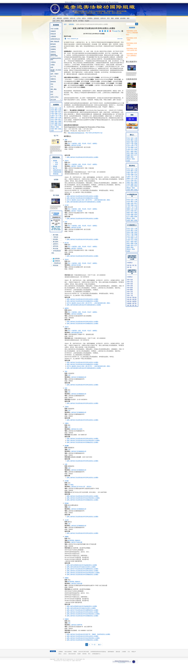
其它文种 (53, 99)
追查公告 (72, 18)
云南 (59, 110)
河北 (52, 119)
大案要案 (53, 36)
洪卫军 (67, 205)
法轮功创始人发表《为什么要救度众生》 (131, 55)
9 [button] (54, 148)
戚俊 (66, 140)
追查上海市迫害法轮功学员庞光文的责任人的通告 (81, 567)
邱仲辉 (67, 481)
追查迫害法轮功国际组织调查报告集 (57, 172)
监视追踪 (96, 18)
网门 (89, 653)
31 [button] (136, 100)
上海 (59, 108)
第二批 (134, 265)
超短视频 (123, 18)
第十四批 (130, 289)
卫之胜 (67, 520)
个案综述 (55, 237)
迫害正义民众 (54, 97)
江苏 (56, 117)
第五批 (134, 301)
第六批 (129, 301)
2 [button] (52, 146)
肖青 (66, 464)
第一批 (129, 267)
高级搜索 (132, 27)
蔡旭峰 (67, 503)
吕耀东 (67, 423)
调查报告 (59, 18)
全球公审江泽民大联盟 (83, 651)
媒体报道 (53, 81)
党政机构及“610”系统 (54, 55)
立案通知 (89, 18)
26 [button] (136, 98)
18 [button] (129, 96)
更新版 (55, 160)
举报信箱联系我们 (56, 214)
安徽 (56, 114)
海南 (52, 121)
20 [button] (134, 96)
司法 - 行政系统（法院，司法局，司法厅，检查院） (83, 143)
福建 (56, 123)
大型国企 (53, 62)
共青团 (52, 65)
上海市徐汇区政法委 (76, 583)
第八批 (129, 299)
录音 (108, 18)
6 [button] (59, 146)
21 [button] (136, 96)
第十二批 (130, 293)
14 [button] (55, 150)
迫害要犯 (53, 47)
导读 (56, 162)
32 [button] (127, 102)
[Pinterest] (110, 31)
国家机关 (77, 540)
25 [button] (134, 98)
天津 (52, 110)
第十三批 (130, 291)
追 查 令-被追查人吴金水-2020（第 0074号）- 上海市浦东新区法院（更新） (89, 200)
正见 (129, 651)
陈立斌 (67, 243)
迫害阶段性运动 (55, 39)
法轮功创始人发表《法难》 (131, 44)
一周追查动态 (57, 263)
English (87, 21)
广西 (59, 115)
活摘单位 (53, 52)
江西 (59, 117)
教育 (52, 92)
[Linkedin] (105, 31)
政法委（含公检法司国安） (56, 70)
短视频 (117, 18)
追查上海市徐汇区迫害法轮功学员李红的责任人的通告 (82, 157)
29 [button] (131, 100)
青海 (59, 125)
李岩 (66, 371)
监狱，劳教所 (54, 74)
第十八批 (130, 281)
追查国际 (57, 258)
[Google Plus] (116, 31)
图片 (62, 21)
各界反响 (55, 246)
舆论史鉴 (55, 248)
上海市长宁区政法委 (76, 542)
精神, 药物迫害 (55, 41)
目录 (56, 164)
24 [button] (131, 98)
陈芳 (66, 222)
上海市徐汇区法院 (75, 145)
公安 (69, 375)
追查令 (84, 18)
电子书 (75, 21)
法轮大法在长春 (72, 653)
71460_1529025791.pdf (72, 38)
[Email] (122, 31)
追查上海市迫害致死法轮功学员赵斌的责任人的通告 (82, 565)
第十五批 (130, 287)
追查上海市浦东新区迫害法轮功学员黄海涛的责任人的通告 (84, 202)
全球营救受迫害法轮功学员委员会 (98, 651)
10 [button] (56, 148)
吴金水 (67, 160)
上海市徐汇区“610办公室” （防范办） (81, 486)
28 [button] (129, 100)
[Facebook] (100, 31)
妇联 (52, 67)
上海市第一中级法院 (76, 166)
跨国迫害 (53, 34)
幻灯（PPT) (56, 21)
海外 (56, 129)
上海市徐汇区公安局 (76, 429)
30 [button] (134, 100)
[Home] (55, 8)
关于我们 (81, 21)
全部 (52, 131)
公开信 (79, 18)
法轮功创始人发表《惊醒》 (131, 39)
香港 (57, 127)
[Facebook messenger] (102, 31)
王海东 (67, 407)
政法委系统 (71, 540)
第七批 (134, 299)
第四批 (129, 303)
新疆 (52, 117)
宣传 (52, 84)
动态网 (78, 653)
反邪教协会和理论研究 (56, 58)
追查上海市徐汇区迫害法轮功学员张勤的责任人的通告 (82, 198)
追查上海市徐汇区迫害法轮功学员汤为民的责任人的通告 (83, 440)
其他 (59, 129)
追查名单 (103, 18)
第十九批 (130, 279)
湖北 (56, 121)
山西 (52, 115)
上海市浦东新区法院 (76, 332)
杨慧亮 (67, 308)
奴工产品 (53, 76)
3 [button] (54, 146)
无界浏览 (84, 653)
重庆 (56, 110)
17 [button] (51, 152)
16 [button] (60, 150)
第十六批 (130, 285)
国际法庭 (118, 651)
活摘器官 (53, 31)
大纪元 (65, 653)
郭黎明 (67, 619)
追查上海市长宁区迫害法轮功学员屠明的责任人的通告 (82, 569)
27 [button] (127, 100)
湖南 (59, 121)
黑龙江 (53, 127)
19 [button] (131, 96)
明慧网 (75, 651)
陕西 (56, 125)
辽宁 (52, 125)
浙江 (59, 119)
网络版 (55, 166)
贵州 (59, 123)
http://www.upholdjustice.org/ (94, 133)
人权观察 (124, 651)
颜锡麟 (67, 446)
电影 (128, 18)
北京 (56, 108)
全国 (52, 129)
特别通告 (55, 239)
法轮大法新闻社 (68, 651)
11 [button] (58, 148)
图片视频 (55, 235)
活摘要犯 (53, 49)
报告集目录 (68, 21)
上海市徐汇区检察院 (76, 314)
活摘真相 (57, 261)
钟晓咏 (67, 536)
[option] (56, 140)
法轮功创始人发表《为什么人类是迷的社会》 (132, 32)
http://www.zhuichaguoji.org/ (76, 133)
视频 (112, 18)
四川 (59, 112)
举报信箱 (55, 265)
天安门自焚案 (54, 28)
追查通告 (66, 18)
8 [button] (52, 148)
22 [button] (127, 98)
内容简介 (130, 262)
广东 (56, 115)
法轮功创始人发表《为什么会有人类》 (132, 49)
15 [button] (58, 150)
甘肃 (52, 123)
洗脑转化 (53, 79)
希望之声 (134, 651)
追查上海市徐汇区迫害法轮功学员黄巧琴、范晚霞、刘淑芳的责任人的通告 (88, 634)
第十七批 (130, 283)
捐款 (133, 119)
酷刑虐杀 (53, 44)
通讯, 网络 (54, 89)
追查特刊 (55, 244)
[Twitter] (107, 31)
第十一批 (130, 295)
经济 (52, 94)
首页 (54, 18)
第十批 (129, 297)
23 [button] (129, 98)
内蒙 (52, 112)
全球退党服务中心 (96, 653)
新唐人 (60, 653)
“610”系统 (70, 485)
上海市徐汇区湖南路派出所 (78, 377)
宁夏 (52, 114)
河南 (56, 119)
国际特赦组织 (111, 651)
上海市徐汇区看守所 (76, 625)
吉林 (56, 112)
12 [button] (51, 150)
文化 (52, 87)
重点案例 (55, 241)
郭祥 (66, 388)
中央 (52, 108)
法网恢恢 (61, 651)
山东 (59, 114)
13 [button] (53, 150)
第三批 (129, 265)
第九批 (134, 297)
